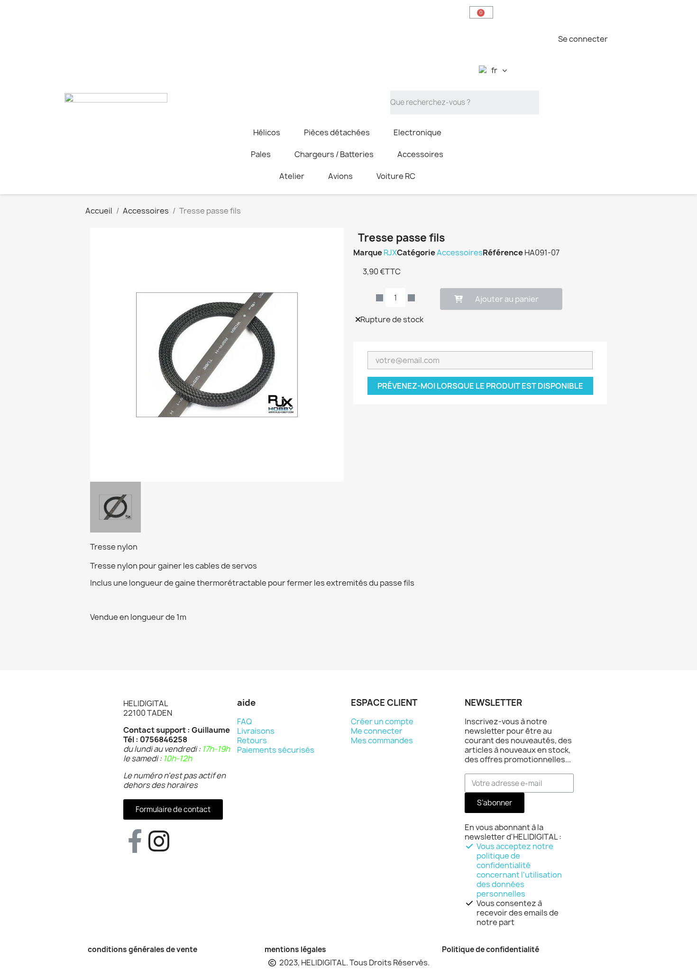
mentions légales (295, 949)
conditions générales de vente (142, 949)
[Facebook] (135, 841)
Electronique (417, 132)
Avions (340, 176)
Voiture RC (395, 176)
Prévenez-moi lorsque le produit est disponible (480, 386)
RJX (390, 252)
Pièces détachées (337, 132)
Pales (261, 154)
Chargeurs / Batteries (334, 154)
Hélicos (266, 132)
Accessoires (420, 154)
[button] (481, 12)
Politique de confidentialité (490, 949)
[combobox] (464, 102)
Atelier (291, 176)
